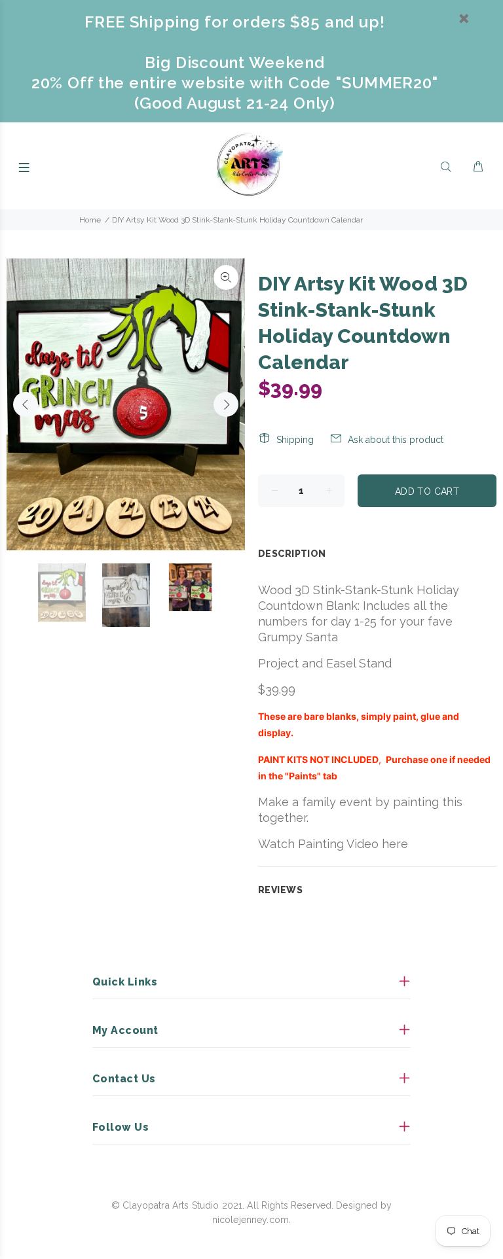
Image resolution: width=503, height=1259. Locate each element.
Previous (25, 404)
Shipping (295, 439)
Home (90, 219)
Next (226, 404)
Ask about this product (395, 439)
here (395, 844)
